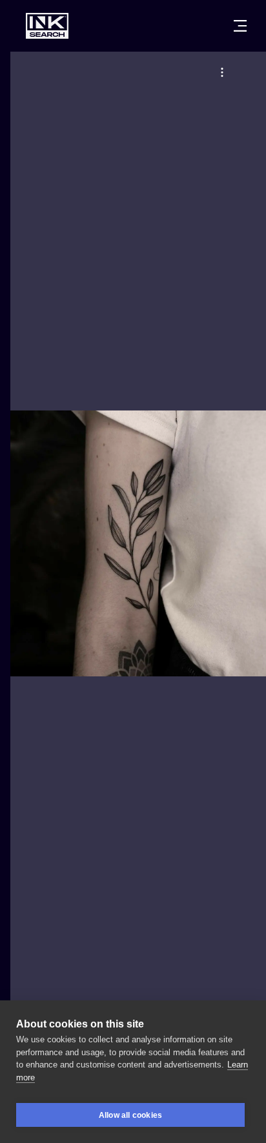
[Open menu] (240, 25)
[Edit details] (222, 72)
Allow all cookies (130, 1115)
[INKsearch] (47, 26)
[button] (222, 72)
